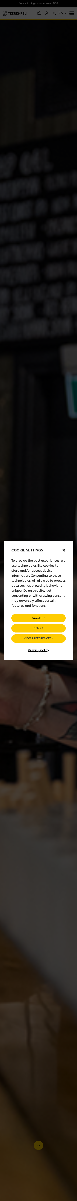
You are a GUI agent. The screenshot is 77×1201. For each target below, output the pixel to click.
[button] (64, 550)
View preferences (37, 638)
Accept (37, 618)
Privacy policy (38, 650)
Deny (37, 628)
